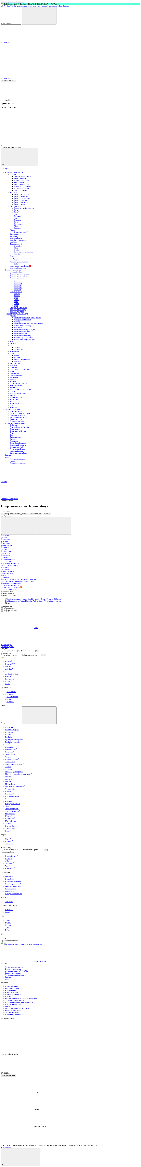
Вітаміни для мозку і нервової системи (28, 324)
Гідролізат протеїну (21, 180)
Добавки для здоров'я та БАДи (16, 314)
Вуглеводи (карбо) (21, 232)
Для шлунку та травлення (23, 337)
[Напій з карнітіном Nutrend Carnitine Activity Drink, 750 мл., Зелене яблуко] (72, 599)
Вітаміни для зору (21, 334)
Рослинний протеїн (21, 188)
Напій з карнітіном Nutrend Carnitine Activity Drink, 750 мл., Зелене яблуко (33, 601)
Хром (16, 306)
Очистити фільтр (7, 647)
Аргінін (17, 214)
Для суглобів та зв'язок (22, 320)
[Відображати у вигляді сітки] (18, 525)
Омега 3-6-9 (18, 349)
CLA (16, 248)
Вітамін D (18, 288)
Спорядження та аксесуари (15, 423)
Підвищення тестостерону (24, 326)
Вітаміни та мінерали (13, 270)
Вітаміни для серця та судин (24, 330)
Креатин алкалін (20, 204)
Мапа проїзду (6, 1147)
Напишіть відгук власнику (15, 1014)
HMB (16, 264)
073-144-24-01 (6, 42)
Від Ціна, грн (6, 651)
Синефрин (18, 254)
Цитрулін (17, 216)
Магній (17, 296)
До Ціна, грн (23, 651)
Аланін (16, 218)
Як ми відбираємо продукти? (16, 1000)
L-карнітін (18, 246)
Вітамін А (18, 282)
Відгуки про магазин (13, 1004)
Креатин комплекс (21, 196)
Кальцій (17, 294)
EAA (16, 210)
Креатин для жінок (21, 202)
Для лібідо (18, 328)
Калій (16, 302)
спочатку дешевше (21, 514)
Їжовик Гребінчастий (22, 359)
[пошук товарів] (39, 16)
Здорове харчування (12, 409)
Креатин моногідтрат (22, 194)
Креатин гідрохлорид (22, 198)
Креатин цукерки (20, 200)
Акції (7, 457)
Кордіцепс (18, 357)
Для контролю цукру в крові (24, 339)
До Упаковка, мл (28, 655)
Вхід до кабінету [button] (11, 986)
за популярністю (7, 514)
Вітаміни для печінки (22, 332)
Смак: (36, 628)
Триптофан (18, 224)
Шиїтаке (17, 361)
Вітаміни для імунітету (22, 335)
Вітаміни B (18, 284)
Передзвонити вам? (8, 81)
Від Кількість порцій (8, 850)
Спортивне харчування (14, 172)
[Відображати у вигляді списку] (53, 525)
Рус (6, 168)
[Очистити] (39, 715)
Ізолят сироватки (20, 178)
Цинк (16, 298)
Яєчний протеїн (20, 182)
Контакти (8, 1006)
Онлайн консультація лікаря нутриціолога (21, 998)
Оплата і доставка (12, 988)
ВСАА (16, 212)
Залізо (16, 300)
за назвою (47, 514)
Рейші (16, 355)
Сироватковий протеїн (22, 176)
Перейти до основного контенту (13, 2)
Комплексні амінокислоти (24, 208)
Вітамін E (17, 290)
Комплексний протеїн (22, 186)
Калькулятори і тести (13, 994)
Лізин (16, 226)
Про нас (8, 996)
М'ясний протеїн (20, 190)
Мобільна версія (40, 961)
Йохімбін (17, 250)
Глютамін (17, 220)
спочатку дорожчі (35, 514)
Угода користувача (12, 1012)
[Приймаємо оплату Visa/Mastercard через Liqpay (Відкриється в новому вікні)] (23, 944)
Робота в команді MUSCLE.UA (17, 1008)
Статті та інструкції (12, 992)
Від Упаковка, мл (7, 655)
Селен (16, 304)
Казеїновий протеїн (21, 184)
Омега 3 (17, 347)
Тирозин (17, 228)
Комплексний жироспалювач (25, 252)
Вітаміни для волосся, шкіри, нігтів (27, 318)
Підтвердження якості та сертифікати (19, 1002)
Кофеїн (16, 260)
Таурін (16, 222)
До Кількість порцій (30, 850)
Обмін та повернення (13, 1010)
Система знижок (11, 990)
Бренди (8, 455)
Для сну (17, 322)
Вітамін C (17, 286)
